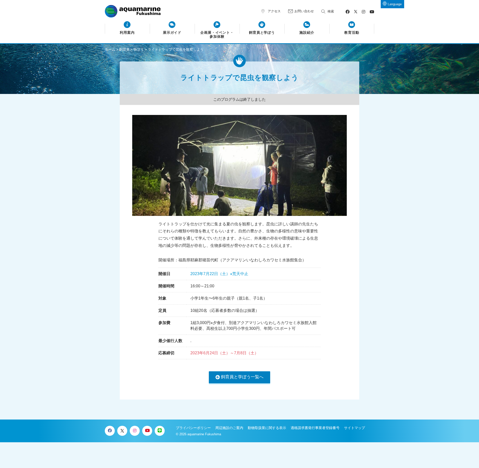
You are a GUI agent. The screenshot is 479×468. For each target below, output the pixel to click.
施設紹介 (306, 32)
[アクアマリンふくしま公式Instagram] (363, 12)
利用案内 (127, 32)
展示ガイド (172, 32)
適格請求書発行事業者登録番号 (315, 428)
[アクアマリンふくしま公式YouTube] (372, 12)
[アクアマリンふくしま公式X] (355, 12)
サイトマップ (354, 428)
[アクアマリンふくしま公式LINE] (160, 431)
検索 (331, 11)
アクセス (274, 11)
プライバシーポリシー (193, 428)
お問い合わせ (304, 11)
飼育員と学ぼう (262, 32)
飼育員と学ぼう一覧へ (242, 377)
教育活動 (351, 32)
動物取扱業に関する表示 (267, 428)
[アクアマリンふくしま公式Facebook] (348, 12)
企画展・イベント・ (217, 34)
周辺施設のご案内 (229, 428)
